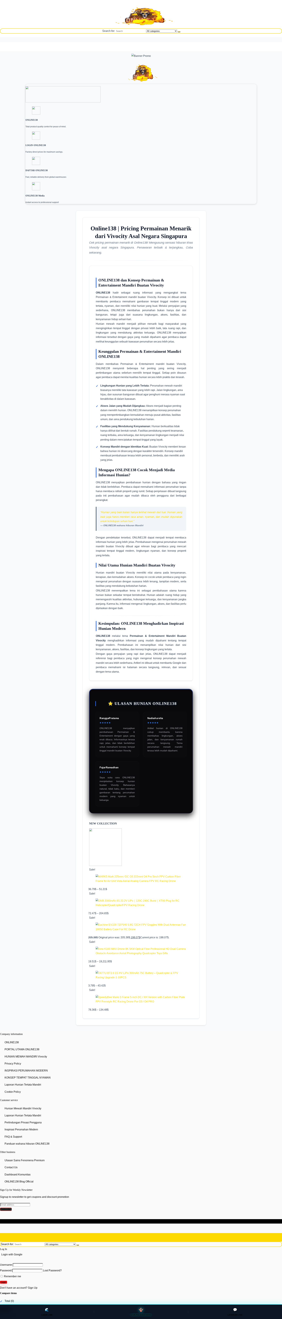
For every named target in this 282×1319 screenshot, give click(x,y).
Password (6, 1270)
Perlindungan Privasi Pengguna (23, 1122)
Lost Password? (52, 1270)
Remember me (12, 1276)
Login (3, 1282)
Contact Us (11, 1167)
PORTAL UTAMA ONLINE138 (22, 1049)
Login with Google (11, 1254)
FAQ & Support (13, 1136)
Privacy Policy (13, 1063)
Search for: (108, 31)
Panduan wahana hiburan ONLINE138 (27, 1143)
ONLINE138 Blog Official (19, 1181)
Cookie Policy (13, 1091)
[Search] (179, 31)
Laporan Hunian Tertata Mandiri (23, 1084)
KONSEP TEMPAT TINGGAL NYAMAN (28, 1077)
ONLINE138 (12, 1042)
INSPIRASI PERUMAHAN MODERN (26, 1070)
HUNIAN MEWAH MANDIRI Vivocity (26, 1056)
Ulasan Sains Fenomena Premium (25, 1160)
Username (6, 1264)
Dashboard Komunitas (18, 1174)
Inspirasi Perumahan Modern (21, 1129)
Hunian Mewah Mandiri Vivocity (23, 1108)
